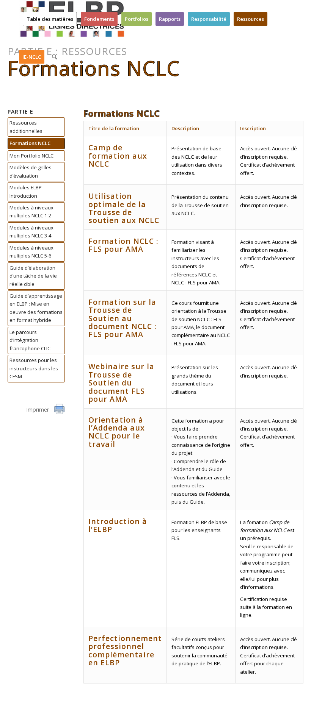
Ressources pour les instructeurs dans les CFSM (33, 368)
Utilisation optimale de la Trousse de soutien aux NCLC (123, 208)
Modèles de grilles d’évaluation (30, 171)
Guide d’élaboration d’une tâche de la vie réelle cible (33, 275)
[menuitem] (50, 19)
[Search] (54, 57)
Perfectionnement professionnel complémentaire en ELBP (125, 650)
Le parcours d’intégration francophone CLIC (29, 340)
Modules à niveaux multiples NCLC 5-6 (31, 251)
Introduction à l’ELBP (117, 525)
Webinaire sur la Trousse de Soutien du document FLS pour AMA (121, 382)
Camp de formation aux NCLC (117, 155)
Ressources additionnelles (25, 126)
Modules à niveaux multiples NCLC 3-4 (31, 231)
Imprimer (38, 409)
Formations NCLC (29, 143)
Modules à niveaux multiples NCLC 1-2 (31, 211)
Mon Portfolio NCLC (31, 155)
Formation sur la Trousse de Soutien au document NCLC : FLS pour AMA (122, 318)
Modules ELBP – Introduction (27, 191)
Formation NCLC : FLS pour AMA (123, 245)
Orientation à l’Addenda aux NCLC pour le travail (116, 432)
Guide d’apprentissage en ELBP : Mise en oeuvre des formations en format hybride (36, 307)
